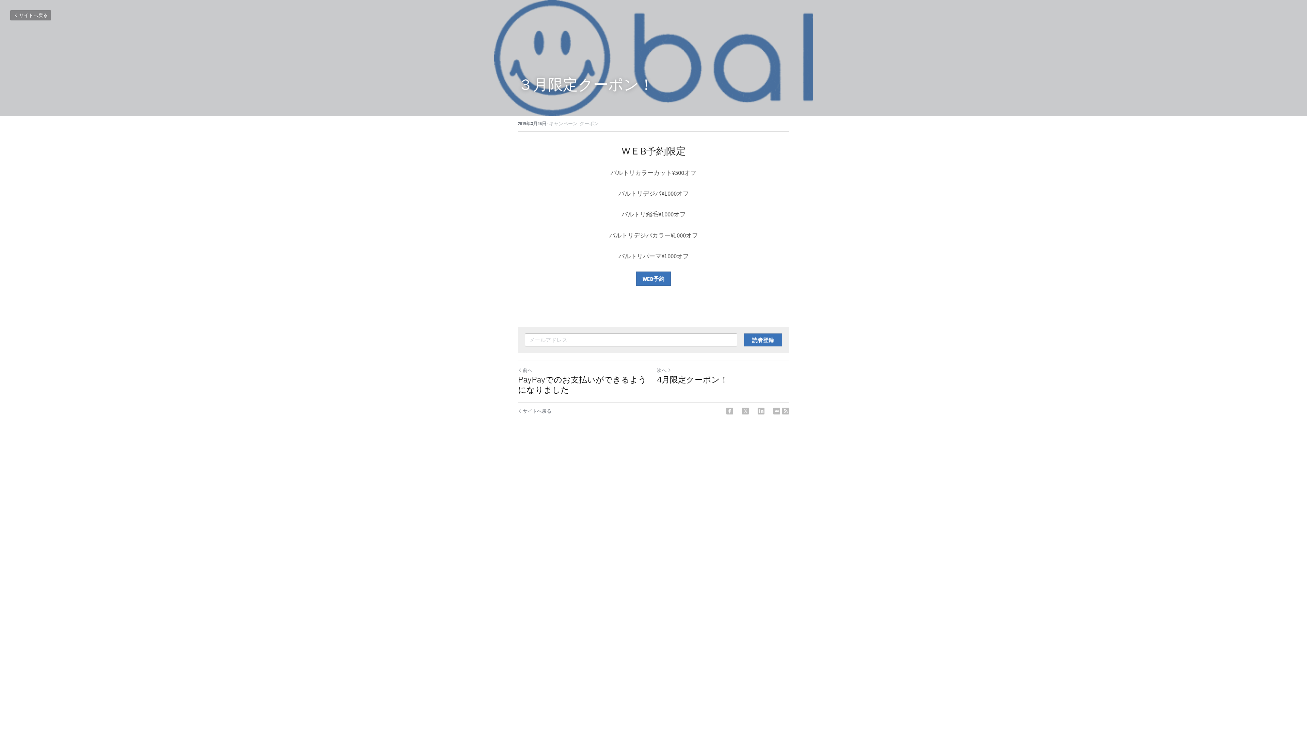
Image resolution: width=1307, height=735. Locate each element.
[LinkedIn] (761, 411)
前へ (527, 370)
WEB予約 (653, 278)
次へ (661, 370)
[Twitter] (745, 411)
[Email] (776, 411)
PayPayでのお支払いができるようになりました (582, 384)
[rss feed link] (785, 411)
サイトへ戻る (33, 15)
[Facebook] (729, 411)
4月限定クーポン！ (692, 379)
